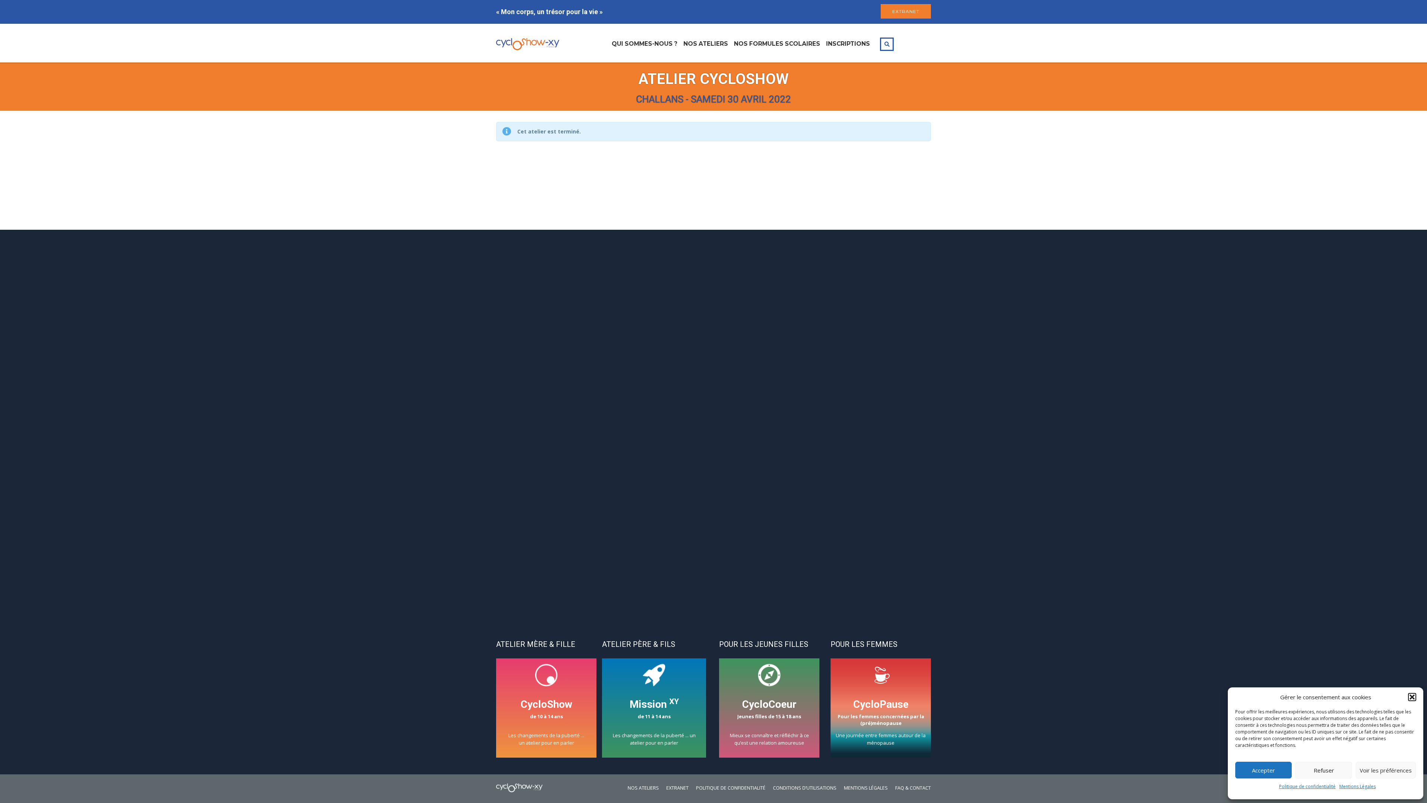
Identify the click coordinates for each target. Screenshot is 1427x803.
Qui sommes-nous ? (644, 43)
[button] (1412, 697)
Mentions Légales (1357, 786)
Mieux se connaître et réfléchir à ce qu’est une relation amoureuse (769, 722)
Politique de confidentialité (1307, 786)
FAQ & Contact (913, 788)
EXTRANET (905, 11)
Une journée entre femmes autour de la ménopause (881, 722)
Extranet (677, 788)
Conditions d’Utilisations (805, 788)
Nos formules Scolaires (777, 43)
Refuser (1324, 770)
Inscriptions (848, 43)
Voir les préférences (1386, 770)
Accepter (1263, 770)
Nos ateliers (705, 43)
